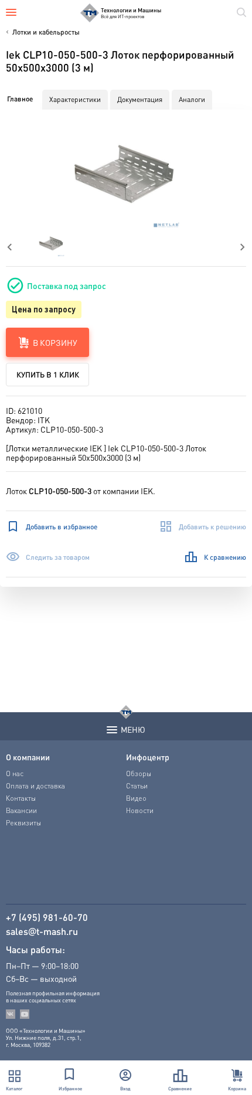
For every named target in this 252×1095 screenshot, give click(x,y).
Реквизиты (23, 822)
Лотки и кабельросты (46, 32)
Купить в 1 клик (47, 374)
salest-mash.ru (42, 931)
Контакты (21, 798)
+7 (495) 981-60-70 (47, 917)
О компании (28, 756)
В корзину (55, 342)
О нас (14, 773)
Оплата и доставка (35, 785)
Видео (136, 798)
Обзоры (138, 773)
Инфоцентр (147, 756)
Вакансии (21, 810)
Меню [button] (133, 729)
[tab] (20, 99)
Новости (140, 810)
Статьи (137, 785)
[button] (126, 173)
